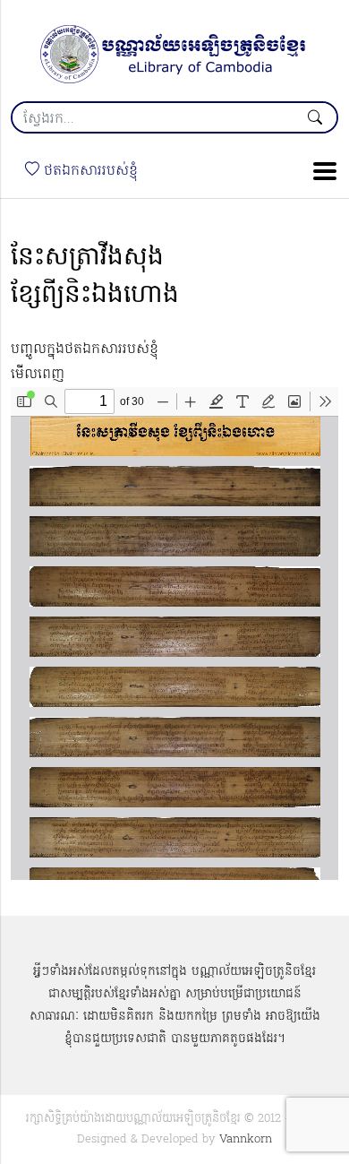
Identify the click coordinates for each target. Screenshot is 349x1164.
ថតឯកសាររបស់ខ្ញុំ (88, 171)
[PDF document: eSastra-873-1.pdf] (174, 633)
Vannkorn (245, 1139)
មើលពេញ (37, 374)
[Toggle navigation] (319, 171)
